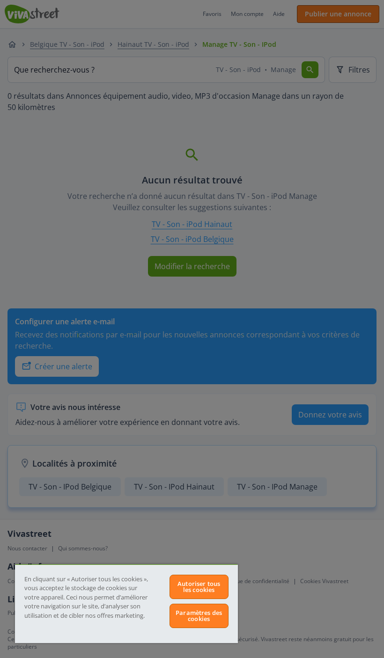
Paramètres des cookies (199, 615)
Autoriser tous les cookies (198, 586)
